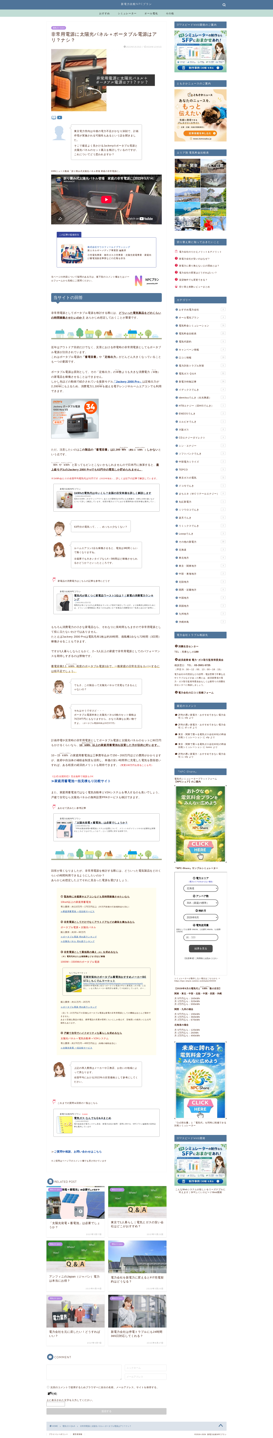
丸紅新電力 (201, 501)
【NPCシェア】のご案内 (187, 781)
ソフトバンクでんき (201, 453)
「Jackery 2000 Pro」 (127, 381)
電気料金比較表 (201, 333)
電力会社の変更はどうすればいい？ (198, 273)
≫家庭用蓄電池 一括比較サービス (78, 911)
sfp (186, 718)
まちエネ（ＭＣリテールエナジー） (201, 493)
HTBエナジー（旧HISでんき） (201, 405)
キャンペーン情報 (201, 349)
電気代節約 (201, 341)
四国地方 (201, 606)
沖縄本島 (201, 621)
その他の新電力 (201, 541)
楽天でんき (201, 517)
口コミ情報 (201, 357)
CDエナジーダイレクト (201, 437)
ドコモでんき (201, 485)
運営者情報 (77, 1434)
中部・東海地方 (201, 573)
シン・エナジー (201, 445)
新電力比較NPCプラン (136, 4)
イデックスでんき (201, 389)
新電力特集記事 (201, 381)
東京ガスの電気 (201, 477)
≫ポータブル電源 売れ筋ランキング (79, 937)
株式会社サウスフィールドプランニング (109, 247)
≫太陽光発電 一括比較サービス (76, 1048)
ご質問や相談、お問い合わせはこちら (78, 1151)
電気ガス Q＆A (58, 28)
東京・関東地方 (201, 565)
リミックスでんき (201, 525)
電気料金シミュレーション (201, 325)
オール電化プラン (201, 317)
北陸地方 (201, 581)
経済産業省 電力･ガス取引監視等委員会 (201, 659)
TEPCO (201, 469)
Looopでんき (201, 533)
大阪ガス (201, 429)
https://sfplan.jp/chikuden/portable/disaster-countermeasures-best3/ (113, 983)
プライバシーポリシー (58, 1434)
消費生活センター (188, 646)
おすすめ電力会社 (201, 309)
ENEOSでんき (201, 413)
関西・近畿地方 (201, 589)
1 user (85, 1114)
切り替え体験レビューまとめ (194, 287)
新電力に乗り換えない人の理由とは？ (199, 266)
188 (196, 651)
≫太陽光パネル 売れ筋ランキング (78, 941)
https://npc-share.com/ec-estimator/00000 (195, 981)
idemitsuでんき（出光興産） (201, 397)
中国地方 (201, 597)
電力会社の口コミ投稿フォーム (196, 692)
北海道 (201, 549)
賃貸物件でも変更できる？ (193, 280)
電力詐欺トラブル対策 (201, 365)
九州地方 (201, 613)
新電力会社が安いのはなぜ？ (194, 259)
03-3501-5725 (202, 665)
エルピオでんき (201, 421)
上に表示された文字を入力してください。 (70, 1400)
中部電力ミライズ (201, 461)
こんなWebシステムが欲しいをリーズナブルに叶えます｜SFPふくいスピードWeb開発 (200, 1191)
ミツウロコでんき (201, 509)
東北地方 (201, 557)
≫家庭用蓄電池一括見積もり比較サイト (81, 781)
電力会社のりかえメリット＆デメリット (200, 252)
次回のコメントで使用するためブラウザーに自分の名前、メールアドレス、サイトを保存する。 (104, 1387)
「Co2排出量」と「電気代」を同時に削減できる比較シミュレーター (200, 1124)
